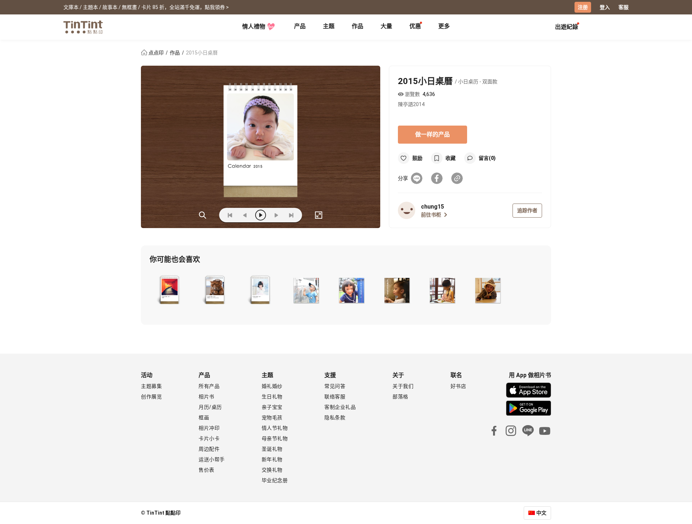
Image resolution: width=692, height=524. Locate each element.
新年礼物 (272, 459)
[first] (230, 215)
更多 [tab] (444, 26)
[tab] (299, 27)
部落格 (400, 396)
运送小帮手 (212, 459)
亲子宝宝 (272, 407)
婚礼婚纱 (272, 386)
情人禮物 (253, 26)
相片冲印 (209, 428)
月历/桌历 (210, 407)
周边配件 (209, 449)
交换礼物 (272, 470)
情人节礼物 (275, 428)
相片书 (206, 396)
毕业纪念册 (275, 480)
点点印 (156, 53)
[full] (318, 215)
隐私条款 (334, 417)
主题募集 (151, 386)
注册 (583, 7)
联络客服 (334, 396)
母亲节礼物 (275, 438)
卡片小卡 (209, 438)
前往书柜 (431, 215)
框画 (204, 417)
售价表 (206, 470)
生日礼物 (272, 396)
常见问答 (334, 386)
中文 (541, 513)
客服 (623, 7)
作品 (357, 26)
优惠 (415, 26)
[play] (260, 215)
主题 (328, 26)
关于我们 (402, 386)
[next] (276, 215)
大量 (386, 26)
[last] (291, 215)
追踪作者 (527, 210)
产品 (300, 26)
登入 (605, 7)
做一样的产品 (432, 134)
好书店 (458, 386)
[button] (169, 290)
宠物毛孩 (272, 417)
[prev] (245, 215)
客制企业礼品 (340, 407)
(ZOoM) (202, 215)
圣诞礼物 (272, 449)
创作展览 (151, 396)
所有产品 (209, 386)
